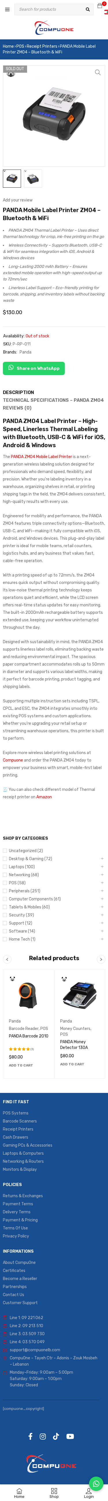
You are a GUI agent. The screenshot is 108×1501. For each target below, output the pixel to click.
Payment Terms (18, 1204)
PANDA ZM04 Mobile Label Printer (41, 456)
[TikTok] (56, 1436)
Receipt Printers (42, 46)
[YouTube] (70, 1436)
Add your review (18, 200)
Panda (25, 352)
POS (20, 46)
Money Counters (75, 1028)
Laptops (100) (22, 866)
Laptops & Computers (23, 1153)
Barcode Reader (24, 1028)
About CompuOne (19, 1262)
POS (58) (17, 883)
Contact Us (13, 1294)
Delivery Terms (17, 1212)
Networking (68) (24, 874)
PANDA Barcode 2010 (28, 1036)
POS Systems (16, 1113)
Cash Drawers (15, 1137)
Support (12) (20, 923)
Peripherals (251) (24, 891)
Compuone (13, 760)
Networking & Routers (23, 1161)
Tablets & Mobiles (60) (29, 907)
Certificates (14, 1270)
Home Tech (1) (22, 939)
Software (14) (22, 931)
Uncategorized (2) (26, 850)
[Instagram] (43, 1436)
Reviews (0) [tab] (17, 408)
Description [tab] (18, 392)
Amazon (44, 797)
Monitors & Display (20, 1169)
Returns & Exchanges (23, 1196)
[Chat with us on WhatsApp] (96, 1484)
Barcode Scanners (20, 1121)
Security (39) (21, 915)
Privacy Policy (16, 1236)
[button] (98, 72)
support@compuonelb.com (35, 1350)
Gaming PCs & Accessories (27, 1145)
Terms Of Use (15, 1228)
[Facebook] (30, 1436)
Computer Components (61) (35, 899)
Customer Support (20, 1302)
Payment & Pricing (20, 1220)
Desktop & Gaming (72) (30, 858)
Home (8, 46)
